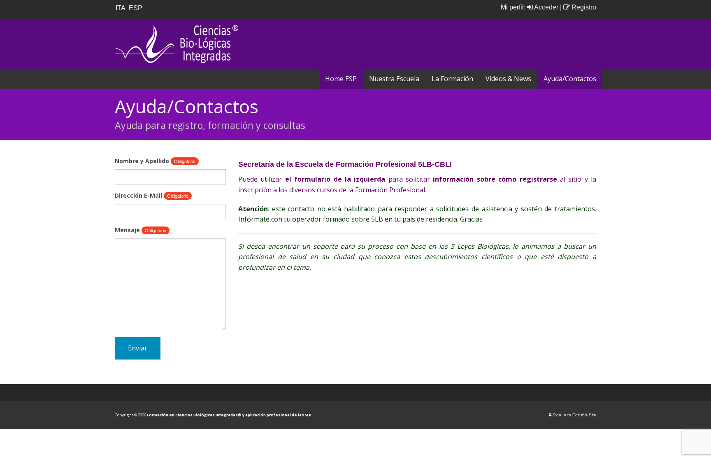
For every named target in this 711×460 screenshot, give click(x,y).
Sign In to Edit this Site (573, 415)
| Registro (578, 7)
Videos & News (508, 78)
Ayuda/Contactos (570, 78)
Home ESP (341, 78)
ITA (121, 8)
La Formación (452, 78)
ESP (136, 8)
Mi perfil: (514, 7)
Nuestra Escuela (394, 78)
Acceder (545, 7)
